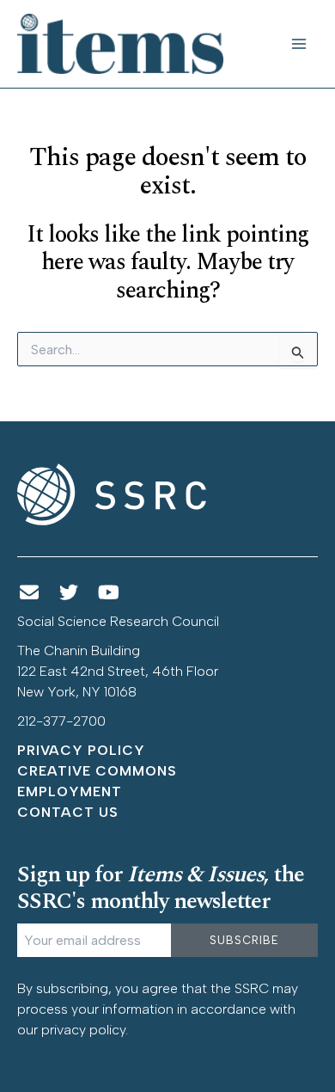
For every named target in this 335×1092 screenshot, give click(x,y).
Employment (69, 791)
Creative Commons (97, 771)
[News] (29, 593)
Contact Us (68, 812)
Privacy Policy (81, 750)
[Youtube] (109, 593)
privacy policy (83, 1029)
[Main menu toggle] (299, 44)
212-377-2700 (61, 721)
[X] (70, 593)
